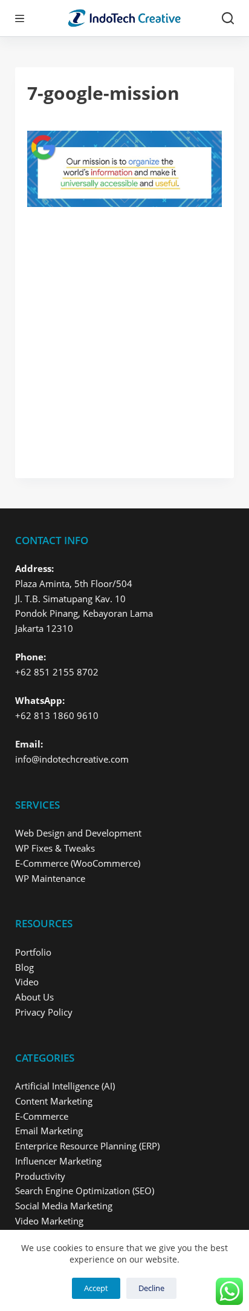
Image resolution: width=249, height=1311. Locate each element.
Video (27, 982)
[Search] (228, 18)
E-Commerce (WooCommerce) (77, 863)
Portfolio (33, 952)
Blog (24, 967)
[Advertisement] (124, 336)
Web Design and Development (78, 833)
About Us (34, 997)
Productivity (40, 1176)
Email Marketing (49, 1131)
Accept (96, 1288)
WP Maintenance (50, 878)
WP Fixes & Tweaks (55, 848)
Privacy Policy (44, 1012)
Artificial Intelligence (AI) (65, 1086)
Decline (151, 1288)
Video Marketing (49, 1221)
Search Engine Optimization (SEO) (84, 1190)
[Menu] (19, 18)
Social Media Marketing (63, 1206)
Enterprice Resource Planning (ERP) (87, 1146)
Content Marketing (53, 1101)
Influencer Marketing (58, 1161)
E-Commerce (41, 1116)
